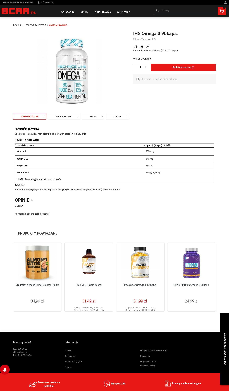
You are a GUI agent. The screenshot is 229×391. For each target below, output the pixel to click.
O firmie (68, 367)
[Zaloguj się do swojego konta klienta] (225, 2)
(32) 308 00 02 (47, 2)
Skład (93, 116)
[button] (185, 10)
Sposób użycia (29, 116)
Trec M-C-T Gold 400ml (89, 284)
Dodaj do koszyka (182, 67)
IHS (154, 39)
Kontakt (68, 350)
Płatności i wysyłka (73, 361)
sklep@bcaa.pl (20, 352)
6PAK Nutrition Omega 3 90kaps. (191, 284)
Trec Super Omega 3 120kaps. (140, 284)
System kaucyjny (147, 366)
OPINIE (117, 116)
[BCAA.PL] (19, 11)
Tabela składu (64, 116)
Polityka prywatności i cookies (153, 350)
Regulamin (145, 356)
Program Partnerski (148, 361)
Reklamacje (70, 356)
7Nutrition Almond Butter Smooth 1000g (37, 284)
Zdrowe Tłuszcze (141, 39)
